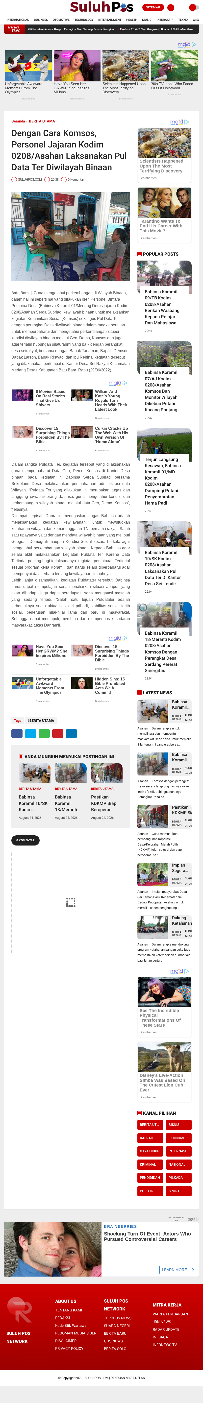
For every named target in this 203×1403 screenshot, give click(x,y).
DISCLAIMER (65, 1341)
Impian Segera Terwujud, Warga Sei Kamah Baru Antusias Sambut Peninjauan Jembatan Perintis (183, 868)
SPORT (174, 1191)
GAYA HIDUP (149, 1151)
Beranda (18, 121)
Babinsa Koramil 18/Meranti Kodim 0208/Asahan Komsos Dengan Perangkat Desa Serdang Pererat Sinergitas (69, 803)
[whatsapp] (44, 733)
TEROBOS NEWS (117, 1318)
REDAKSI (62, 1318)
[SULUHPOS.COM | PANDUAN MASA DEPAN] (101, 12)
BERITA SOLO (115, 1349)
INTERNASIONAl (180, 1151)
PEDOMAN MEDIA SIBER (75, 1333)
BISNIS (174, 1125)
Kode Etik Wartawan (71, 1325)
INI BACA (160, 1337)
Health (131, 20)
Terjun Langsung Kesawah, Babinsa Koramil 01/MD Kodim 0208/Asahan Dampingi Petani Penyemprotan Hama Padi (163, 481)
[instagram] (18, 7)
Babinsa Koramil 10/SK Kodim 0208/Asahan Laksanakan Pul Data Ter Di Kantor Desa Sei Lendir (33, 803)
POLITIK (146, 1191)
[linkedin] (71, 733)
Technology (84, 20)
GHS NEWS (113, 1341)
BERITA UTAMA (42, 121)
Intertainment (109, 20)
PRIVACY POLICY (69, 1348)
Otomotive (61, 20)
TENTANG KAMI (68, 1310)
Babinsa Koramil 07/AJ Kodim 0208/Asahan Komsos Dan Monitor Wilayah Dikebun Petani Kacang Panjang (161, 391)
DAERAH (146, 1138)
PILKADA (176, 1178)
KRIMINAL (148, 1164)
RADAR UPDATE (166, 1329)
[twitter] (12, 7)
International (17, 20)
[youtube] (25, 7)
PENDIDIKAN (150, 1178)
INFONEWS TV (165, 1345)
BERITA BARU (115, 1333)
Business (41, 20)
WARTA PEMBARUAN (170, 1314)
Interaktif (164, 20)
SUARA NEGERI (117, 1326)
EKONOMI (176, 1138)
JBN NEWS (162, 1322)
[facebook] (5, 7)
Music (147, 20)
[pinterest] (57, 733)
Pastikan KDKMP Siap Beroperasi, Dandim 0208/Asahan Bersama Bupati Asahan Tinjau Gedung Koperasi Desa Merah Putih (105, 803)
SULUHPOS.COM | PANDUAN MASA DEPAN (115, 1378)
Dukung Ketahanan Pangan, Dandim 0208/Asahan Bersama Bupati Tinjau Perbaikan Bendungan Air (185, 920)
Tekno (183, 20)
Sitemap (153, 7)
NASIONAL (177, 1164)
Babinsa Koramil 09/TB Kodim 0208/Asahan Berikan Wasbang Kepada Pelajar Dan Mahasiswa (162, 307)
